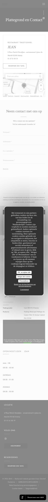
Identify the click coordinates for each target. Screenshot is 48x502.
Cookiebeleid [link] (24, 290)
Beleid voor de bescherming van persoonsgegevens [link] (25, 285)
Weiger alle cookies (24, 277)
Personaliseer (24, 281)
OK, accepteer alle (24, 272)
